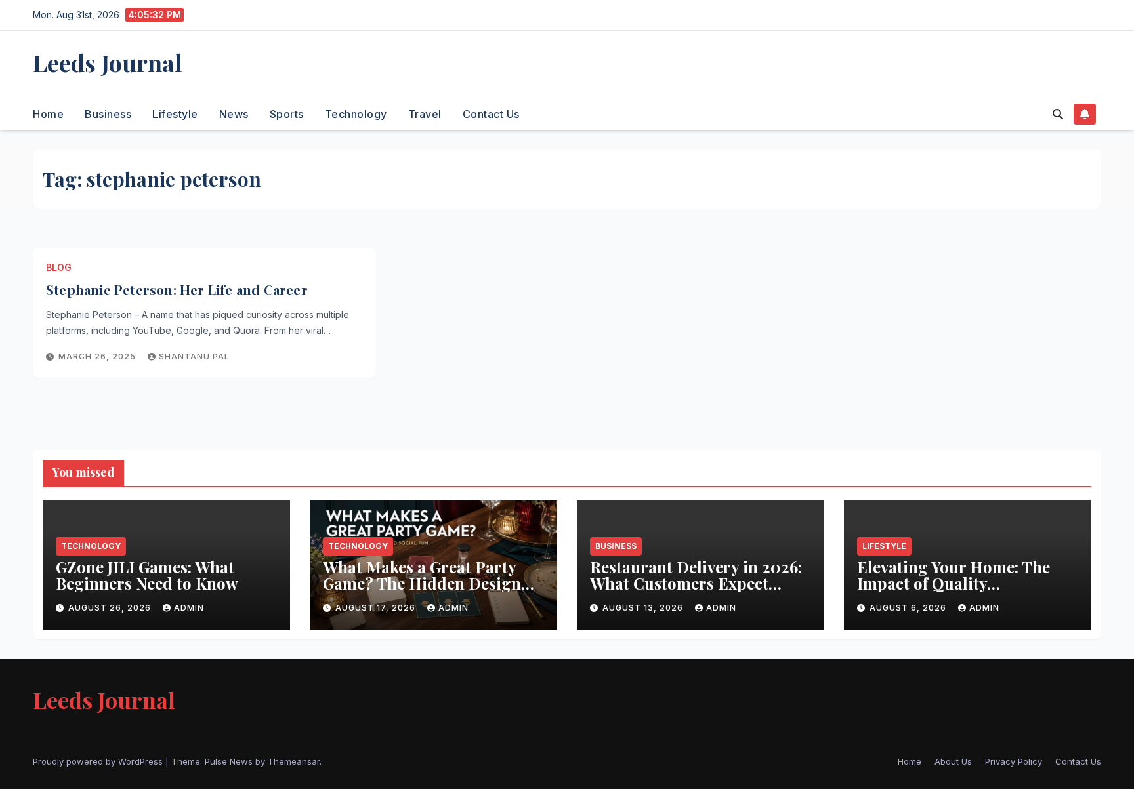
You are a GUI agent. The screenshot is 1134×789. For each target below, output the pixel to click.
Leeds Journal (107, 62)
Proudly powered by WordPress (99, 761)
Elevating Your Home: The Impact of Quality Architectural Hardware (953, 583)
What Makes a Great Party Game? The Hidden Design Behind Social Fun (422, 583)
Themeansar (294, 761)
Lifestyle (175, 114)
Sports (287, 114)
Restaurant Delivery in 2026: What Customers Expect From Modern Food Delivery (696, 583)
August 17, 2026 (376, 608)
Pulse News (229, 761)
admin (189, 608)
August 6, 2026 (909, 608)
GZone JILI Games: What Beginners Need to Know (149, 575)
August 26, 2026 (111, 608)
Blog (59, 267)
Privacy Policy (1013, 761)
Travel (425, 114)
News (234, 114)
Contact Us (491, 114)
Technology (356, 114)
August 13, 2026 (644, 608)
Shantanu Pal (194, 356)
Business (108, 114)
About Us (953, 761)
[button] (1058, 114)
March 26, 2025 (98, 356)
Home (48, 114)
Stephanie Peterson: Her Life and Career (177, 289)
